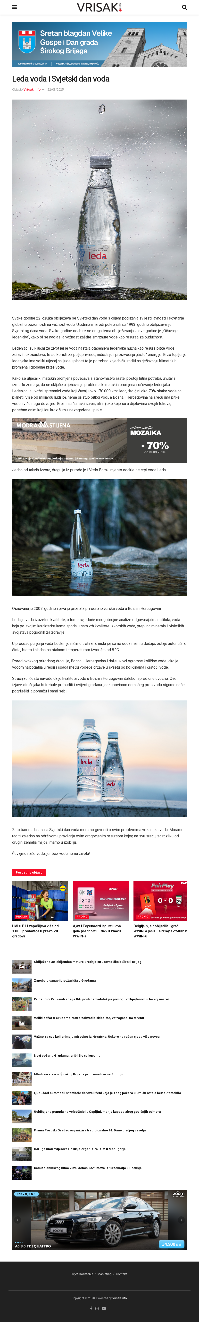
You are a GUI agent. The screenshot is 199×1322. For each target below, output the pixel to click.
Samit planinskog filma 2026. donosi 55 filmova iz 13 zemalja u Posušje (88, 1168)
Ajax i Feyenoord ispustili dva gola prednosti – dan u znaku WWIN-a (97, 931)
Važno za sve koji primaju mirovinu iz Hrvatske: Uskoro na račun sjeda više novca (97, 1036)
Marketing (105, 1274)
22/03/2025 (56, 89)
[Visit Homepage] (99, 7)
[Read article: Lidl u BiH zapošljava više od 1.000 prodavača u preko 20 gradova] (40, 901)
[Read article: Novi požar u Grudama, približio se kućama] (22, 1060)
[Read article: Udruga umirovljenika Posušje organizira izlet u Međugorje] (22, 1154)
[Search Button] (184, 7)
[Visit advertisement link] (99, 48)
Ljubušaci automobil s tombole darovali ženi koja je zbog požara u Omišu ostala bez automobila (107, 1093)
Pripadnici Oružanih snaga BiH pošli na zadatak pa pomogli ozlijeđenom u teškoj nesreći (102, 999)
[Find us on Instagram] (97, 1309)
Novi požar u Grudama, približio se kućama (67, 1055)
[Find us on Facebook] (91, 1309)
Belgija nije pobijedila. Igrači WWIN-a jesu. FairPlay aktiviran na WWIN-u (161, 931)
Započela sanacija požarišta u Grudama (65, 980)
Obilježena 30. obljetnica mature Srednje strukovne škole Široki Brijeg (87, 962)
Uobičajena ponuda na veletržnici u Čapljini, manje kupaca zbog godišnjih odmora (97, 1111)
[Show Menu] (14, 7)
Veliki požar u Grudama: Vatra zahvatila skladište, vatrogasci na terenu (89, 1018)
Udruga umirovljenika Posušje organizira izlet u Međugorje (80, 1149)
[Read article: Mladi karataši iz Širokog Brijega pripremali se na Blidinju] (22, 1079)
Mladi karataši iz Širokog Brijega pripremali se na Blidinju (78, 1074)
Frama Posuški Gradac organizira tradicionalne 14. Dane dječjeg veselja (90, 1130)
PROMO (21, 916)
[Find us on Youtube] (104, 1309)
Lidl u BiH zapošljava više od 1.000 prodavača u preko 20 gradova (35, 931)
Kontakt (121, 1274)
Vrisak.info (32, 89)
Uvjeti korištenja (82, 1274)
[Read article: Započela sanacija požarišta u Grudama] (22, 985)
